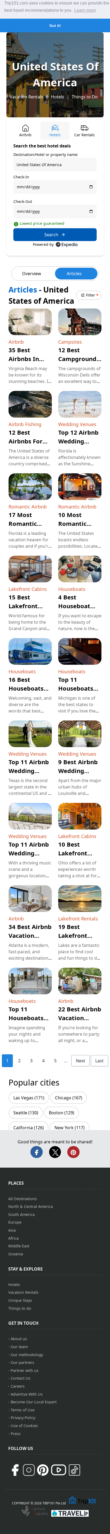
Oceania (15, 1253)
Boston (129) (61, 1113)
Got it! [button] (55, 25)
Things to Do (85, 97)
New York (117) (69, 1128)
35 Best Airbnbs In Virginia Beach (30, 358)
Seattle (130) (25, 1113)
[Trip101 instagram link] (29, 1470)
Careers (18, 1386)
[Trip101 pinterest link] (42, 1470)
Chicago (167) (68, 1098)
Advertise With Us (27, 1394)
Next (80, 1061)
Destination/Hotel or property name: (45, 154)
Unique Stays (20, 1300)
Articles (74, 274)
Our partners (22, 1362)
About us (19, 1338)
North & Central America (30, 1206)
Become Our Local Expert (34, 1401)
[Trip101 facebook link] (15, 1470)
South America (21, 1214)
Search (51, 235)
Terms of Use (22, 1409)
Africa (13, 1238)
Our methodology (27, 1354)
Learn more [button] (85, 10)
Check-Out (22, 201)
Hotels (57, 97)
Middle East (18, 1245)
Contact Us (20, 1378)
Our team (19, 1346)
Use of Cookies (24, 1425)
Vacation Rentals (26, 97)
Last (99, 1061)
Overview (31, 274)
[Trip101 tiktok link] (74, 1470)
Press (16, 1433)
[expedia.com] (66, 244)
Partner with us (24, 1370)
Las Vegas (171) (28, 1098)
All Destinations (22, 1198)
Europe (14, 1222)
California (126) (28, 1128)
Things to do (19, 1308)
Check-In (21, 176)
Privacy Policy (23, 1417)
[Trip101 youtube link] (58, 1470)
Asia (12, 1230)
